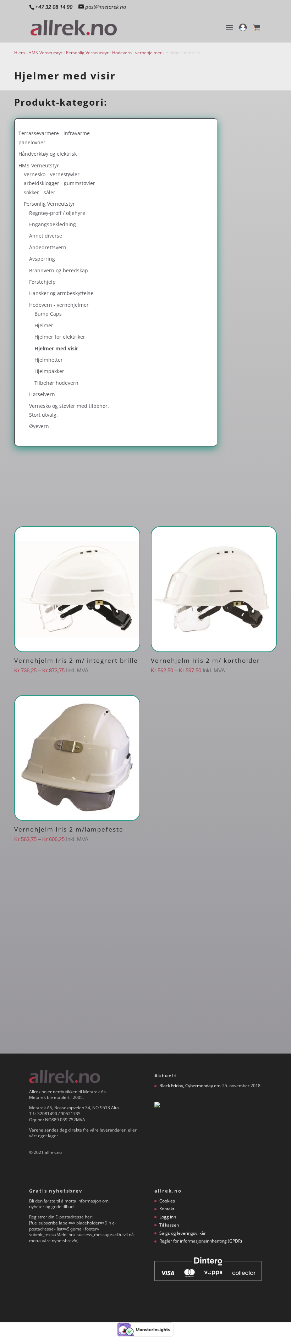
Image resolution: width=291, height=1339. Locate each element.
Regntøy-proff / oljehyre (57, 213)
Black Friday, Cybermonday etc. (190, 1086)
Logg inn (167, 1217)
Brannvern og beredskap (58, 270)
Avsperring (42, 258)
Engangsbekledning (52, 224)
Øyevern (39, 426)
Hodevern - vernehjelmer (137, 53)
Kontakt (166, 1209)
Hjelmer (43, 325)
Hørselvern (42, 394)
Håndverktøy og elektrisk (47, 153)
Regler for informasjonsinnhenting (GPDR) (200, 1241)
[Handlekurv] (256, 31)
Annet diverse (45, 235)
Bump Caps (48, 313)
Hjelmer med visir (56, 348)
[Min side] (243, 31)
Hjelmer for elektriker (59, 336)
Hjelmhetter (48, 359)
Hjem (19, 53)
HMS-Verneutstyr (45, 53)
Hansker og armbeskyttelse (61, 293)
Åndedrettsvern (47, 247)
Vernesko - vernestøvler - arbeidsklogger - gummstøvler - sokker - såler (61, 183)
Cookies (167, 1201)
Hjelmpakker (49, 371)
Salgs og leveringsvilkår (182, 1233)
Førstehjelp (42, 281)
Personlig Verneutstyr (87, 53)
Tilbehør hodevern (56, 382)
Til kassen (169, 1225)
